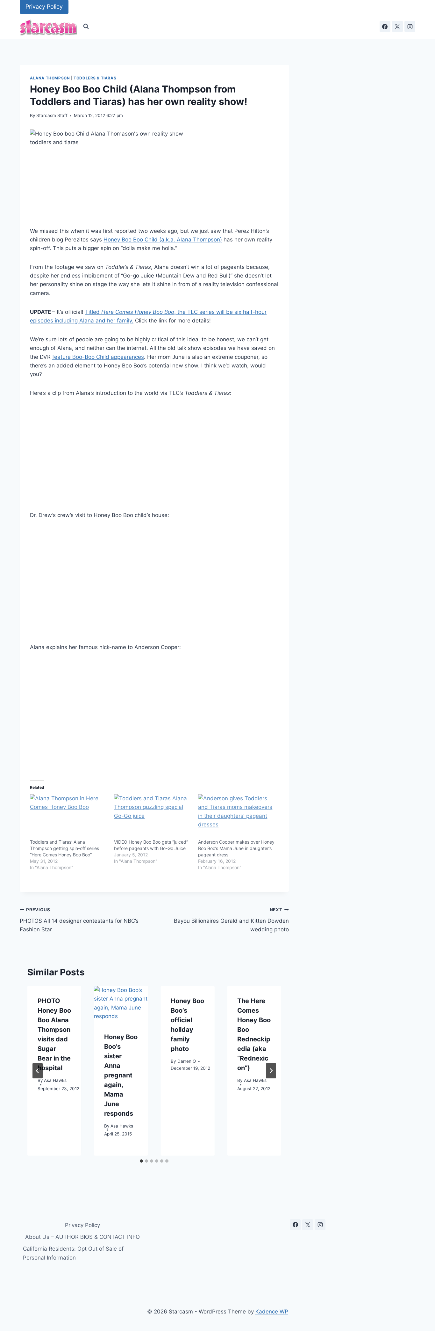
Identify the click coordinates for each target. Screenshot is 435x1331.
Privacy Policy (44, 6)
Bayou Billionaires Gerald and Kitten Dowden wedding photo (231, 920)
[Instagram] (409, 26)
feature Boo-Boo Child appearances (98, 357)
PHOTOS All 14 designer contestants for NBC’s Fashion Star (79, 920)
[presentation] (121, 1004)
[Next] (271, 1070)
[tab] (141, 1161)
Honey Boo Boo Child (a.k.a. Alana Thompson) (162, 239)
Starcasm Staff (52, 115)
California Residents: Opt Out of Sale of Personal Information (73, 1253)
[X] (397, 26)
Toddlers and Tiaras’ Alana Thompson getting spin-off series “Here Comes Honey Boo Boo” (64, 848)
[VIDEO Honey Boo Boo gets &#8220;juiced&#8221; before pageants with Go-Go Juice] (153, 816)
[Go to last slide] (37, 1070)
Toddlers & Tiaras (95, 78)
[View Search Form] (86, 26)
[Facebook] (385, 26)
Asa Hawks (55, 1080)
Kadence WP (271, 1311)
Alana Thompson (50, 78)
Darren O (186, 1060)
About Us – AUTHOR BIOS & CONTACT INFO (82, 1237)
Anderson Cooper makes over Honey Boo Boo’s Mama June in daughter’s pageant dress (236, 848)
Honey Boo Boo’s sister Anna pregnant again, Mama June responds (121, 1075)
